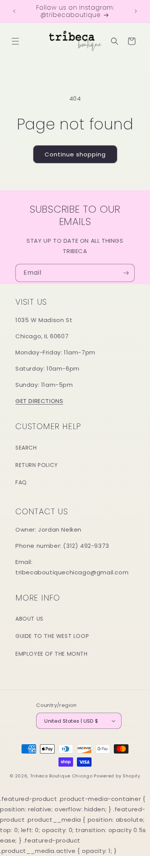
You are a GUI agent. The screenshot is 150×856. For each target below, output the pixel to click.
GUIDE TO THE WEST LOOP (52, 636)
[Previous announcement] (14, 11)
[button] (15, 41)
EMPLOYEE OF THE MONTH (51, 654)
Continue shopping (75, 154)
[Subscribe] (125, 273)
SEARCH (26, 447)
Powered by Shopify (117, 776)
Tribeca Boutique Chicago (61, 776)
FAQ (21, 482)
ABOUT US (29, 619)
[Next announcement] (135, 11)
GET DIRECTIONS (39, 401)
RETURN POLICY (36, 465)
